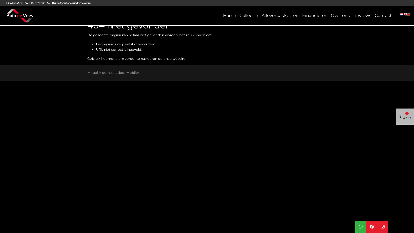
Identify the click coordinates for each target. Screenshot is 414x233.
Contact (383, 15)
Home (229, 15)
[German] (409, 16)
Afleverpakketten (280, 15)
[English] (405, 16)
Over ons (340, 15)
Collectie (249, 15)
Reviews (362, 15)
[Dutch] (402, 16)
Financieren (315, 15)
